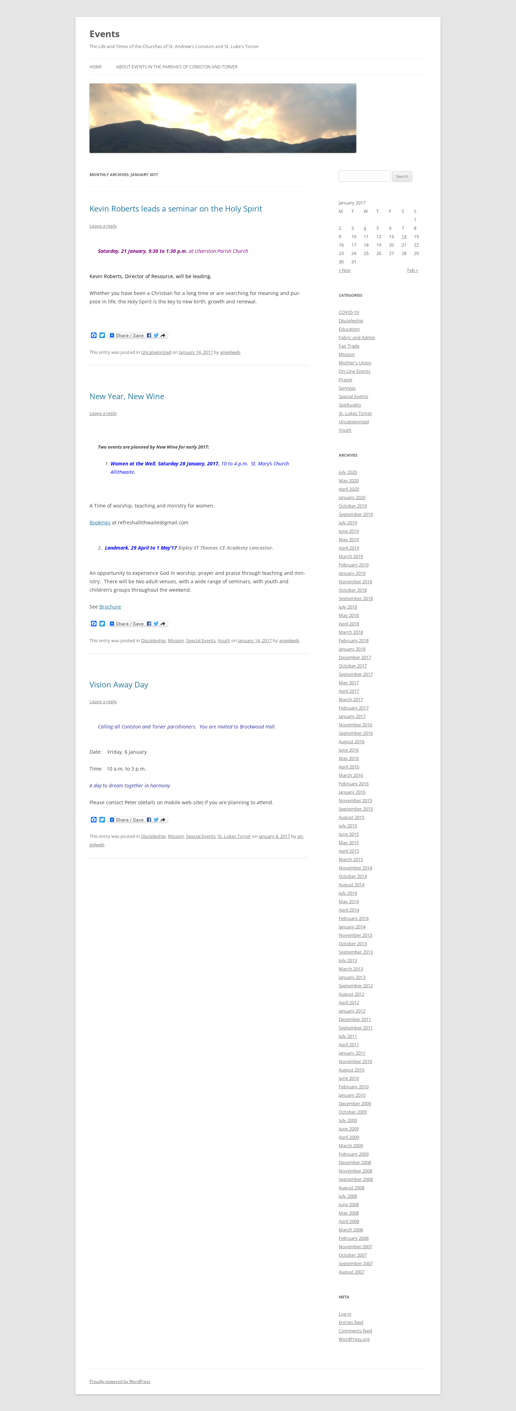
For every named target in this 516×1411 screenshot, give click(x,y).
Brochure (110, 606)
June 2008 (349, 1204)
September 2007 (356, 1263)
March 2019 (351, 556)
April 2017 (349, 691)
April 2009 (349, 1137)
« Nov (345, 270)
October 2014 (353, 876)
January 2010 (352, 1095)
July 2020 (348, 472)
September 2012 (356, 985)
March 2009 (351, 1145)
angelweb (230, 352)
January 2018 (352, 649)
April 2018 (349, 623)
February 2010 (354, 1086)
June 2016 (349, 750)
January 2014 (352, 926)
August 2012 (351, 994)
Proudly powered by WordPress (120, 1381)
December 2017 (355, 657)
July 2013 (348, 960)
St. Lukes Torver (234, 836)
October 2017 (353, 666)
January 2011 (352, 1053)
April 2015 (349, 851)
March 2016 (351, 775)
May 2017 (349, 682)
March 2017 (351, 699)
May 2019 (349, 539)
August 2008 (351, 1187)
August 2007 (351, 1272)
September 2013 (356, 952)
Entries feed (351, 1322)
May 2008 (349, 1213)
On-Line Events (354, 371)
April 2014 (349, 910)
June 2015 (349, 834)
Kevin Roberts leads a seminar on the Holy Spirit (176, 208)
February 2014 (354, 918)
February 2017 (354, 708)
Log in (345, 1314)
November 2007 (355, 1246)
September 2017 (356, 674)
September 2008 (356, 1179)
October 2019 (353, 506)
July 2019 (348, 522)
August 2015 (351, 817)
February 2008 (354, 1238)
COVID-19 (349, 312)
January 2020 (352, 497)
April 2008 (349, 1221)
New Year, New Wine (127, 396)
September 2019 (356, 514)
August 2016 (351, 741)
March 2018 (351, 632)
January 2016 (352, 792)
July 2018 (348, 607)
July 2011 (348, 1036)
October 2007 (353, 1255)
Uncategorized (156, 352)
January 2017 (352, 716)
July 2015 (348, 825)
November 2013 (355, 935)
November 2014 (355, 868)
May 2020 (349, 480)
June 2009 (349, 1129)
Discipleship (153, 640)
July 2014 (348, 893)
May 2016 (349, 758)
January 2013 (352, 977)
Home (96, 67)
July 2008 (348, 1196)
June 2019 (349, 531)
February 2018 (354, 640)
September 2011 (356, 1027)
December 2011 (355, 1019)
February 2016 (354, 783)
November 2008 (355, 1171)
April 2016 (349, 767)
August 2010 (351, 1070)
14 (404, 236)
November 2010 (355, 1061)
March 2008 (351, 1230)
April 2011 (349, 1044)
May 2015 (349, 842)
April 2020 (349, 489)
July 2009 (348, 1120)
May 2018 (349, 615)
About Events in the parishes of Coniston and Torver (176, 67)
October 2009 (353, 1112)
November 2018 (355, 581)
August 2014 (351, 884)
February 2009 (354, 1154)
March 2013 (351, 969)
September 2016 (356, 733)
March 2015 (351, 859)
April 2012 (349, 1002)
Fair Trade (349, 346)
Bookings (100, 522)
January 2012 (352, 1011)
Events (105, 33)
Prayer (345, 379)
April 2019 (349, 548)
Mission (176, 640)
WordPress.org (354, 1339)
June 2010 (349, 1078)
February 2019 (354, 565)
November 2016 (355, 724)
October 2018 (353, 590)
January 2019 (352, 573)
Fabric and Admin (357, 337)
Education (349, 329)
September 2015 (356, 809)
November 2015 (355, 800)
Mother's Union (355, 363)
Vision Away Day (119, 684)
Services (347, 388)
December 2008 (355, 1162)
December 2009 (355, 1103)
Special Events (201, 640)
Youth (224, 640)
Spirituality (350, 405)
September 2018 (356, 598)
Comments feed (355, 1331)
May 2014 (349, 901)
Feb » (412, 270)
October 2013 (353, 943)
